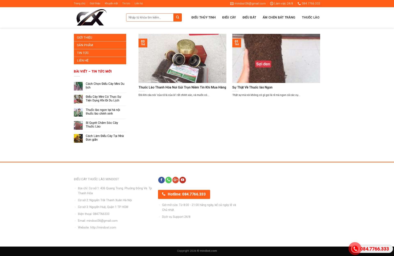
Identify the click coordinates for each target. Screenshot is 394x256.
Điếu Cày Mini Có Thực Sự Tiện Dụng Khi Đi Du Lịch (103, 98)
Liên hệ (139, 3)
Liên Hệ (83, 60)
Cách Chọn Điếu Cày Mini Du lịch (105, 85)
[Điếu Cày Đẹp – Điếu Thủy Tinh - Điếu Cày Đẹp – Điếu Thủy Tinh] (97, 17)
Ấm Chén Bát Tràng (279, 17)
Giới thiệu (95, 3)
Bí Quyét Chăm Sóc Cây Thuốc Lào (102, 124)
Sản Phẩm (85, 45)
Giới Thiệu (84, 37)
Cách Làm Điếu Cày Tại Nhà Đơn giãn (105, 137)
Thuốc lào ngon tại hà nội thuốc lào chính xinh (103, 111)
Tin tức (126, 3)
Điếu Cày (229, 17)
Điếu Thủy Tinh (203, 17)
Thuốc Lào (311, 17)
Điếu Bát (249, 17)
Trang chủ (79, 3)
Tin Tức (83, 53)
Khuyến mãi (111, 3)
